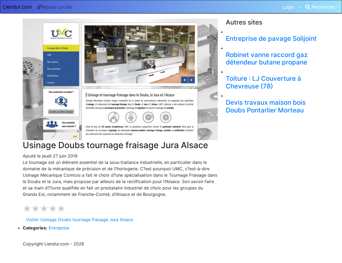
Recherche (322, 6)
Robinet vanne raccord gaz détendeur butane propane (267, 58)
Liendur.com (17, 6)
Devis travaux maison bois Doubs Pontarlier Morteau (266, 106)
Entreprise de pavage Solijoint (271, 38)
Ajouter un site (57, 6)
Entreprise (59, 227)
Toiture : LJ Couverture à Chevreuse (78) (263, 82)
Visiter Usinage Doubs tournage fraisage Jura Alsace (79, 219)
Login (289, 6)
